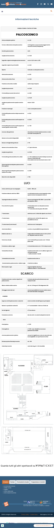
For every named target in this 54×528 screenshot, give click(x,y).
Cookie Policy (33, 514)
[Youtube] (45, 4)
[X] (48, 4)
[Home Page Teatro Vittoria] (14, 4)
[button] (2, 11)
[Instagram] (41, 4)
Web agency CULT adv (46, 514)
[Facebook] (38, 4)
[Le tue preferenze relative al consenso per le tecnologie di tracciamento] (2, 525)
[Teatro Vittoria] (44, 466)
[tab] (5, 482)
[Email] (51, 4)
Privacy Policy (25, 514)
